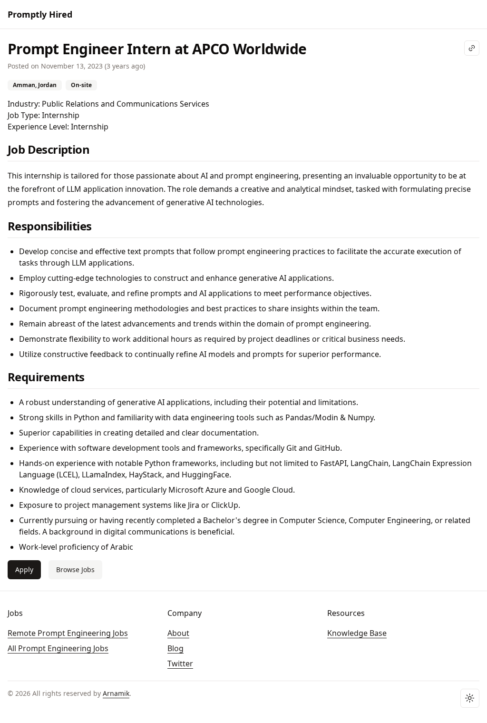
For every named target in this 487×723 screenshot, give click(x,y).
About (178, 633)
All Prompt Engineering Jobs (58, 648)
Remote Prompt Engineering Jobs (68, 633)
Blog (175, 648)
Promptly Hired (40, 14)
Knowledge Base (357, 633)
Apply (24, 569)
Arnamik (116, 693)
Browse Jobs (75, 569)
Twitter (180, 663)
